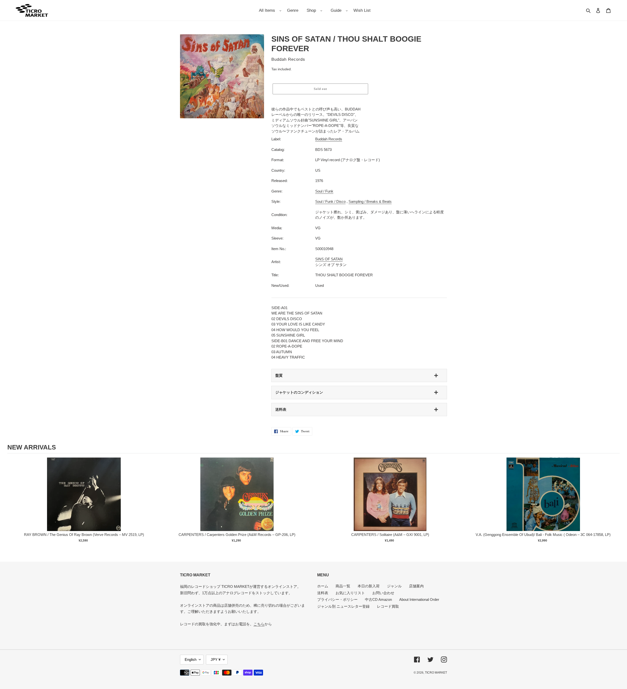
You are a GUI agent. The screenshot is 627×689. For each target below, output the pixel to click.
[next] (615, 503)
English (190, 659)
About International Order (419, 599)
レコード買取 (388, 606)
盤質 (279, 375)
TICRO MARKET (436, 672)
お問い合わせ (383, 593)
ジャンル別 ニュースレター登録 (343, 606)
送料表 (280, 409)
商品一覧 (343, 586)
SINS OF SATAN (329, 259)
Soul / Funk (324, 191)
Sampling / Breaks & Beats (370, 201)
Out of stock (84, 499)
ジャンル (394, 586)
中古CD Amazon (378, 599)
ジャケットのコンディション (299, 392)
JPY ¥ (215, 659)
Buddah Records (328, 139)
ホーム (322, 586)
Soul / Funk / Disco (330, 201)
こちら (259, 624)
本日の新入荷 (369, 586)
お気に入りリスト (350, 593)
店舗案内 (416, 586)
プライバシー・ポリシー (337, 599)
